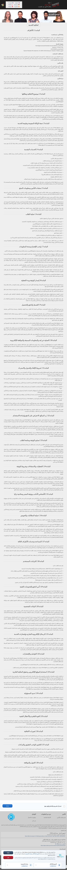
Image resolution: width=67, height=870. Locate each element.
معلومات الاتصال (32, 817)
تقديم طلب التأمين (61, 817)
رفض (8, 857)
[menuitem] (17, 3)
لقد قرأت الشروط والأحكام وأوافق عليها (52, 806)
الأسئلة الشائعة (47, 817)
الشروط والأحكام (36, 853)
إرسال (7, 805)
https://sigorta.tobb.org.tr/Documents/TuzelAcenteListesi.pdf (53, 845)
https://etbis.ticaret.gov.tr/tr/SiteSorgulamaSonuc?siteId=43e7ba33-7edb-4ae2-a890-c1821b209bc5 (45, 836)
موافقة (8, 852)
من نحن (34, 820)
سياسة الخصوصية (28, 853)
